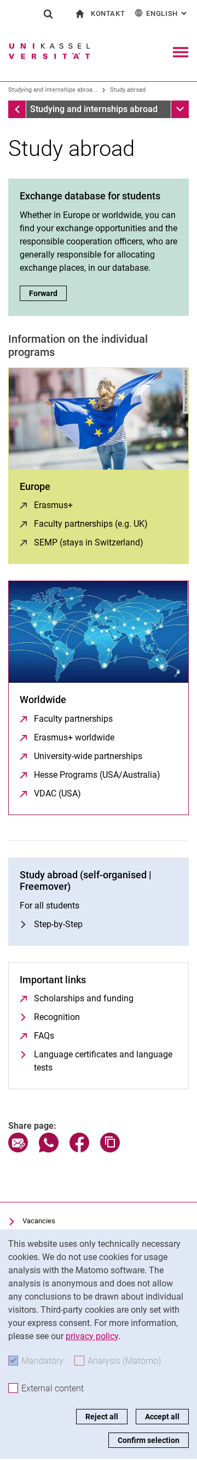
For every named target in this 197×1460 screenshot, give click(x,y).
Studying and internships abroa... (52, 89)
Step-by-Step (58, 924)
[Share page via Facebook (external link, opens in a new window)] (79, 1149)
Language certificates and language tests (103, 1061)
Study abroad (128, 89)
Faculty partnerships (73, 719)
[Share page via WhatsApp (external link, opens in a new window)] (49, 1149)
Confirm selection (148, 1440)
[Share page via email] (18, 1149)
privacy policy (92, 1336)
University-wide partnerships (88, 756)
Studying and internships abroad (94, 109)
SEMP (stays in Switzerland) (88, 542)
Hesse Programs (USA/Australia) (97, 775)
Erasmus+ (53, 505)
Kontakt (108, 13)
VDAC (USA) (57, 793)
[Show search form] (48, 13)
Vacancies (38, 1221)
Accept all (162, 1416)
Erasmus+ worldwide (74, 737)
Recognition (57, 1017)
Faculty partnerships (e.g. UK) (91, 524)
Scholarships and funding (84, 998)
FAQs (44, 1035)
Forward (48, 293)
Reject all (101, 1416)
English (167, 13)
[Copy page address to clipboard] (110, 1149)
